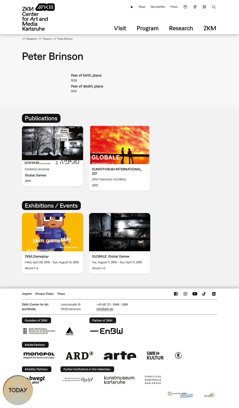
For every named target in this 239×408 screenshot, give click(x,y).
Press (174, 6)
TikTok (204, 294)
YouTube (195, 294)
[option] (52, 156)
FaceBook (176, 294)
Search (214, 7)
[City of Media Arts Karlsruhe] (209, 395)
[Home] (43, 17)
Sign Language (195, 7)
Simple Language (185, 7)
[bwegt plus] (34, 380)
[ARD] (79, 355)
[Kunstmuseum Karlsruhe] (119, 380)
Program (148, 28)
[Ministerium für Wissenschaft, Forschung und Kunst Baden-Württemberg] (39, 331)
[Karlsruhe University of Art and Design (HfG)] (77, 380)
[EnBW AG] (106, 331)
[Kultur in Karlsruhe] (178, 355)
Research (181, 28)
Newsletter (158, 6)
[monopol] (39, 355)
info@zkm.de (104, 309)
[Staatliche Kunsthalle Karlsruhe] (153, 380)
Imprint (27, 293)
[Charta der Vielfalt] (180, 395)
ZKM (210, 28)
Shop (142, 6)
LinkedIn (214, 294)
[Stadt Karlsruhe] (70, 331)
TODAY (17, 390)
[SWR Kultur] (155, 355)
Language (204, 7)
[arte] (120, 355)
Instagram (185, 294)
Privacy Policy (44, 293)
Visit (120, 28)
